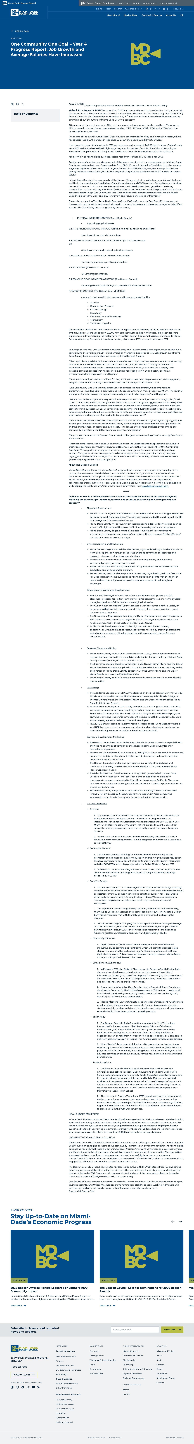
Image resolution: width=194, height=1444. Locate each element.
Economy (93, 1351)
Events (126, 1394)
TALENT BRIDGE (132, 9)
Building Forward (64, 1422)
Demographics (96, 1355)
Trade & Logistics (64, 1379)
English (177, 9)
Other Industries (64, 1388)
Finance (60, 1361)
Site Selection (129, 1360)
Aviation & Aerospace (66, 1356)
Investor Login (21, 1375)
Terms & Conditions (96, 1437)
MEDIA (108, 9)
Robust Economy (64, 1400)
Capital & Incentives (132, 1373)
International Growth (133, 1355)
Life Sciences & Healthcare (68, 1370)
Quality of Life (62, 1418)
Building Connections (133, 1378)
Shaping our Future (166, 1378)
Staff (159, 1360)
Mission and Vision (165, 1351)
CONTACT (118, 9)
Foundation (162, 1373)
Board (159, 1369)
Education (61, 1413)
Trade (92, 1364)
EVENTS (99, 9)
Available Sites (96, 1373)
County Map (95, 1369)
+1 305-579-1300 (19, 1367)
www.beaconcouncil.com (154, 486)
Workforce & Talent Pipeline (102, 1360)
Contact (160, 1382)
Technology (61, 1374)
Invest (159, 1355)
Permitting (128, 1364)
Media (126, 1390)
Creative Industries (65, 1365)
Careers (160, 1364)
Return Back (22, 31)
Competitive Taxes (65, 1409)
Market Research (131, 1351)
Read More (16, 1305)
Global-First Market (65, 1404)
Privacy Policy (115, 1437)
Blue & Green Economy (67, 1383)
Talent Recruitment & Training (137, 1369)
